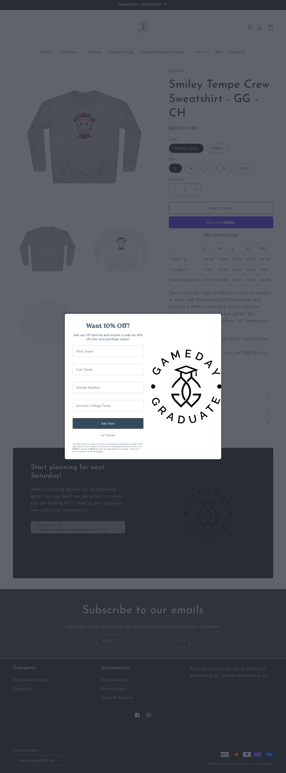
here (100, 451)
